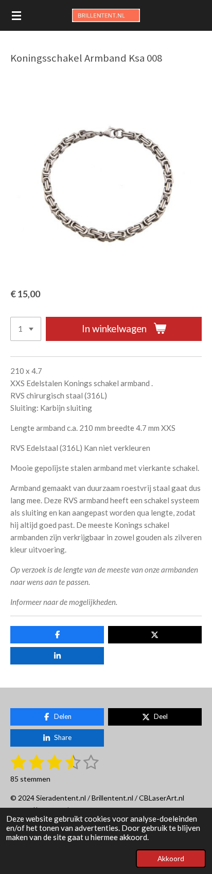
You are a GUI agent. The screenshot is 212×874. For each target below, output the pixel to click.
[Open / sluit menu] (16, 15)
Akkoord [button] (170, 858)
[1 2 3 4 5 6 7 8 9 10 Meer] (25, 329)
